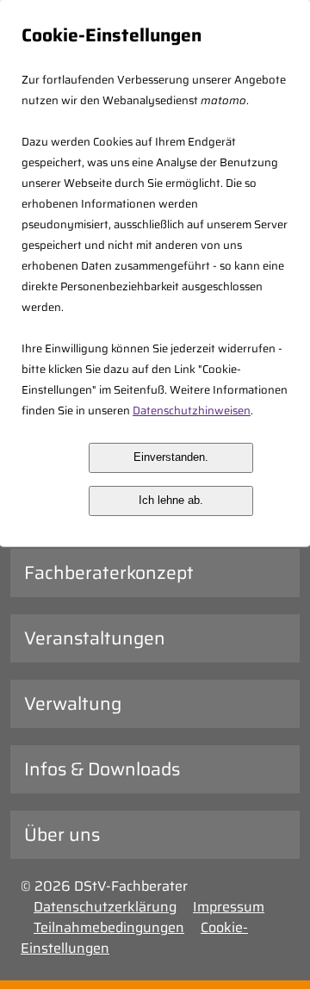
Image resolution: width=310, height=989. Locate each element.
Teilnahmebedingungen (109, 927)
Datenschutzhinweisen (192, 410)
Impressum (228, 906)
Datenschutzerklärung (105, 906)
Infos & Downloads (102, 769)
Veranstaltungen (94, 638)
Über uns (62, 834)
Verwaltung (72, 703)
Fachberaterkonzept (109, 572)
